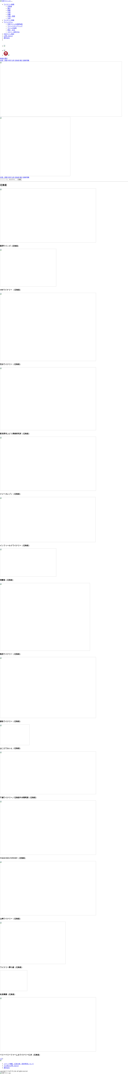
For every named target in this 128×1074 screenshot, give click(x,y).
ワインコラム (8, 22)
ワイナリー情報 (9, 20)
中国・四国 (11, 16)
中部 (8, 12)
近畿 (8, 14)
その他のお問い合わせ (11, 1066)
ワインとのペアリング (14, 26)
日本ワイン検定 (9, 34)
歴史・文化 (11, 30)
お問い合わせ (8, 36)
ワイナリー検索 (9, 4)
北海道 (9, 6)
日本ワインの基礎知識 (14, 24)
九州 (8, 18)
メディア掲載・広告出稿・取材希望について (19, 1064)
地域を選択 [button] (3, 58)
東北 (8, 8)
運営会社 (7, 38)
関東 (8, 10)
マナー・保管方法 (13, 32)
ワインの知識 (11, 28)
